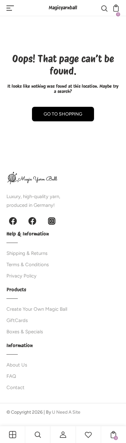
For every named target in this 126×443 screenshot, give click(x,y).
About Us (16, 365)
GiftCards (17, 320)
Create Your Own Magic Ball (36, 309)
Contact (15, 387)
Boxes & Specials (24, 332)
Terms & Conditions (27, 264)
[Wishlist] (88, 434)
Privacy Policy (21, 276)
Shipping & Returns (26, 253)
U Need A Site (66, 412)
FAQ (11, 376)
